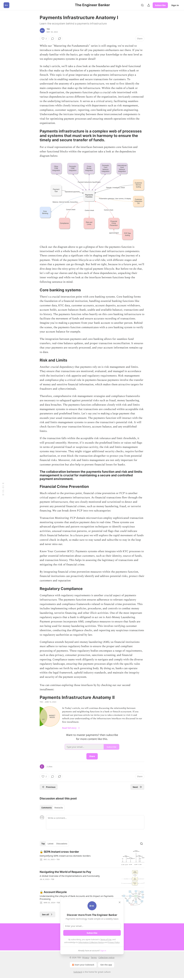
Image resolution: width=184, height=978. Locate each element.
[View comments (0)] (52, 38)
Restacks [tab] (58, 807)
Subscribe (160, 5)
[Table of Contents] (3, 488)
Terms (94, 957)
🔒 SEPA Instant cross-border (59, 851)
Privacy (85, 957)
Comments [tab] (46, 807)
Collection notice (106, 957)
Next (135, 787)
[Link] (35, 135)
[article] (92, 858)
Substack (77, 972)
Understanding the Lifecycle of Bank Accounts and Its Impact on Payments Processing (76, 897)
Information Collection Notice (91, 942)
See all (45, 914)
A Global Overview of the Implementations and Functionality (70, 875)
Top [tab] (43, 843)
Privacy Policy (113, 942)
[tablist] (52, 808)
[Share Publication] (149, 5)
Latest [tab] (50, 843)
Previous (50, 787)
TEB (48, 29)
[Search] (142, 5)
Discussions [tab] (61, 843)
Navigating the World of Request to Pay (65, 872)
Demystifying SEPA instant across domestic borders (65, 855)
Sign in (175, 5)
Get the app (106, 964)
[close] (119, 902)
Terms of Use (105, 939)
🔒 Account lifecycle (53, 892)
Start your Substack (84, 964)
